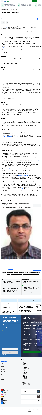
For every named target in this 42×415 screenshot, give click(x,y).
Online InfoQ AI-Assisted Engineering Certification (26, 376)
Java (9, 274)
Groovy (30, 272)
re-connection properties (23, 175)
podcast (5, 27)
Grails (16, 272)
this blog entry (6, 47)
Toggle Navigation (2, 1)
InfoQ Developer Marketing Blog (5, 377)
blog (38, 160)
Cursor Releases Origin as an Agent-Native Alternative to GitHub (31, 290)
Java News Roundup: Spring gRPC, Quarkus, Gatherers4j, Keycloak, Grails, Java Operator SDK (11, 286)
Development (10, 272)
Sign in (39, 1)
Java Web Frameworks (23, 272)
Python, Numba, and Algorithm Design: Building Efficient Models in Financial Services (8, 308)
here (23, 188)
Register (34, 1)
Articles (8, 9)
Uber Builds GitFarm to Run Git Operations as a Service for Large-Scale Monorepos (26, 303)
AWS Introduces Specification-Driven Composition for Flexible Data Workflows (31, 285)
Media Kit (2, 374)
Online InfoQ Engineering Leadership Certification (25, 371)
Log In (2, 363)
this (19, 191)
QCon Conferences (4, 364)
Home (2, 359)
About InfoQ (3, 371)
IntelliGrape (20, 27)
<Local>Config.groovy (7, 136)
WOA (21, 274)
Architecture (26, 274)
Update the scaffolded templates (9, 168)
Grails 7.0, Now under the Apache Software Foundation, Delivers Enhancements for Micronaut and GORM (11, 289)
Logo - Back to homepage (6, 1)
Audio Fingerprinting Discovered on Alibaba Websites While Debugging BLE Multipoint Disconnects (9, 304)
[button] (10, 352)
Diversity (2, 379)
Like (3, 22)
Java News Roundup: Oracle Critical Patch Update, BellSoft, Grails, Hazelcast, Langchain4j (10, 291)
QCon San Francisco (26, 379)
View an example (11, 322)
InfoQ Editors (3, 369)
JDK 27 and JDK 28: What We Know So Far (29, 283)
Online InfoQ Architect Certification (25, 367)
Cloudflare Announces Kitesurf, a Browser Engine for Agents (31, 282)
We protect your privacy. (5, 354)
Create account (4, 361)
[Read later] (7, 22)
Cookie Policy (30, 411)
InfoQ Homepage (3, 9)
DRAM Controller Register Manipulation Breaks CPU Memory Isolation (8, 312)
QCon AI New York (26, 382)
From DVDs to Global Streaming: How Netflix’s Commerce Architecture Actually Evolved (26, 307)
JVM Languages (10, 269)
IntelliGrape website (12, 259)
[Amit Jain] (2, 19)
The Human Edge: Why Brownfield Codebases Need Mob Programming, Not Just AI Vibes (31, 292)
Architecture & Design (24, 300)
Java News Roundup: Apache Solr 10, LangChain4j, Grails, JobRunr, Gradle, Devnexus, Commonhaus (11, 284)
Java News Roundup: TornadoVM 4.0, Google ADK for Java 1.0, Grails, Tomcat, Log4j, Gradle (11, 282)
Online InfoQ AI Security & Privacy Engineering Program (26, 362)
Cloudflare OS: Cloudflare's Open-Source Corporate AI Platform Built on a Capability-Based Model (31, 288)
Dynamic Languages (34, 274)
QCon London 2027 (26, 384)
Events (2, 366)
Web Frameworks (15, 274)
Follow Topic (36, 269)
